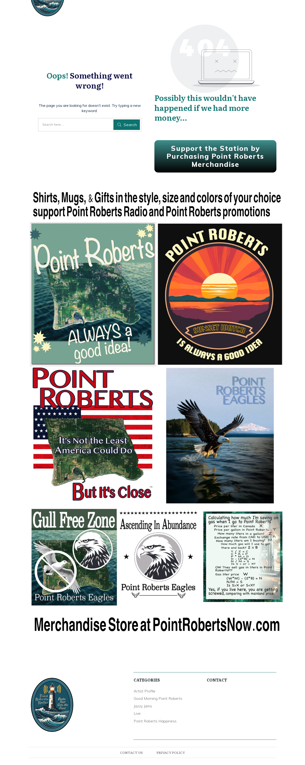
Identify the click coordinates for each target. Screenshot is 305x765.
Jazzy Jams (143, 706)
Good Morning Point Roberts (158, 698)
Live (137, 713)
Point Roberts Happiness (155, 721)
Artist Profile (144, 691)
